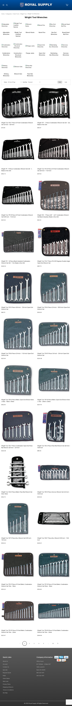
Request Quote (7, 672)
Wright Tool (24, 14)
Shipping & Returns (8, 687)
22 (53, 643)
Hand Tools (16, 14)
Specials (5, 670)
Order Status (6, 678)
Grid (60, 82)
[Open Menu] (3, 5)
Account (5, 664)
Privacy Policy (6, 684)
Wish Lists (5, 681)
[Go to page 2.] (58, 643)
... (48, 643)
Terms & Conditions (8, 690)
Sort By (25, 82)
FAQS (4, 675)
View (5, 82)
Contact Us (6, 667)
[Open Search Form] (7, 5)
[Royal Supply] (36, 5)
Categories (9, 14)
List (66, 82)
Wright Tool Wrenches (33, 13)
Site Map (5, 692)
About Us (5, 661)
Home (3, 14)
